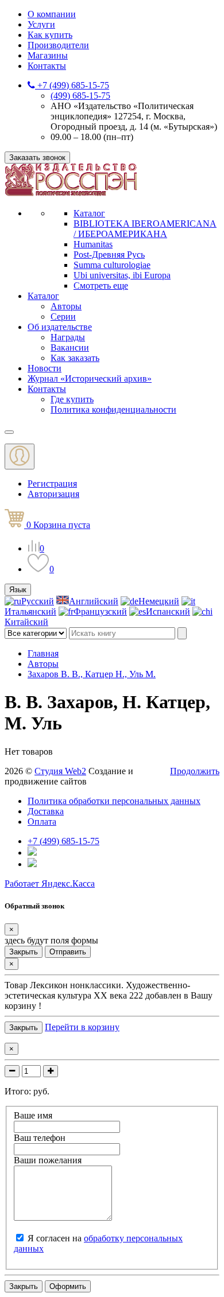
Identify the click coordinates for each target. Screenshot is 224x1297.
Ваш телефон (39, 1138)
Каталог (89, 213)
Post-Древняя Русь (109, 254)
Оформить (67, 1286)
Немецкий (158, 601)
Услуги (41, 24)
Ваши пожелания (48, 1160)
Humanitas (93, 244)
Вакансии (70, 347)
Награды (68, 337)
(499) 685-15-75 (80, 95)
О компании (52, 14)
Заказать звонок (37, 157)
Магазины (48, 55)
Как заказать (75, 358)
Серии (63, 316)
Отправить (67, 951)
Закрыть (23, 951)
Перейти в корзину (82, 1027)
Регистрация (52, 483)
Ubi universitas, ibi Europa (122, 275)
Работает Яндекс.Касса (50, 883)
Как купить (50, 35)
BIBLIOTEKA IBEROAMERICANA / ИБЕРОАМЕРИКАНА (145, 229)
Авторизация (53, 494)
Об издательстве (60, 327)
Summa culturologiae (112, 265)
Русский (37, 601)
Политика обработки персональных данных (114, 801)
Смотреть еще (101, 285)
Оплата (42, 821)
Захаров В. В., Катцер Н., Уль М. (92, 674)
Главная (43, 653)
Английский (93, 601)
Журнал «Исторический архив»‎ (90, 378)
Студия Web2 (60, 771)
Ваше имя (33, 1115)
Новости (44, 368)
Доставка (46, 811)
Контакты (47, 66)
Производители (58, 45)
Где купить (72, 399)
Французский (100, 611)
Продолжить (194, 771)
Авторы (66, 306)
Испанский (168, 611)
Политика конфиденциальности (113, 409)
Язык (17, 589)
